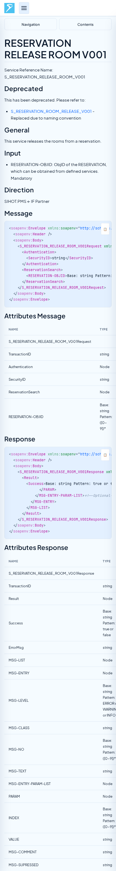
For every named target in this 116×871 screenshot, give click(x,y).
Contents (85, 24)
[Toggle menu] (24, 8)
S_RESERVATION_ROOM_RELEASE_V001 (51, 111)
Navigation (31, 24)
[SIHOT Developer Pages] (9, 8)
